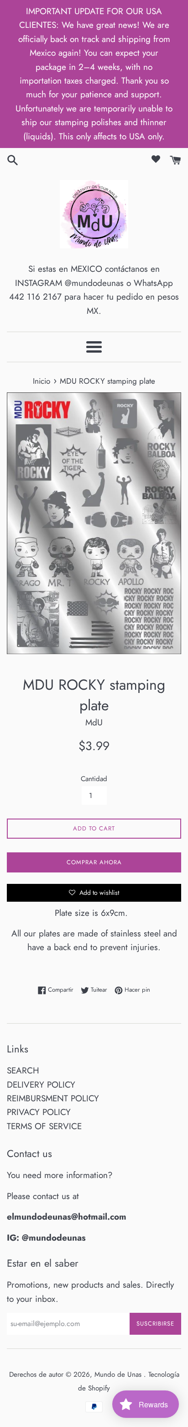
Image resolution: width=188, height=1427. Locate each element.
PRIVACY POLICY (39, 1112)
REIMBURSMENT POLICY (53, 1098)
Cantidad (94, 779)
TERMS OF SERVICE (44, 1126)
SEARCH (23, 1070)
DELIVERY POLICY (41, 1084)
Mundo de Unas (119, 1374)
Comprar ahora (94, 862)
